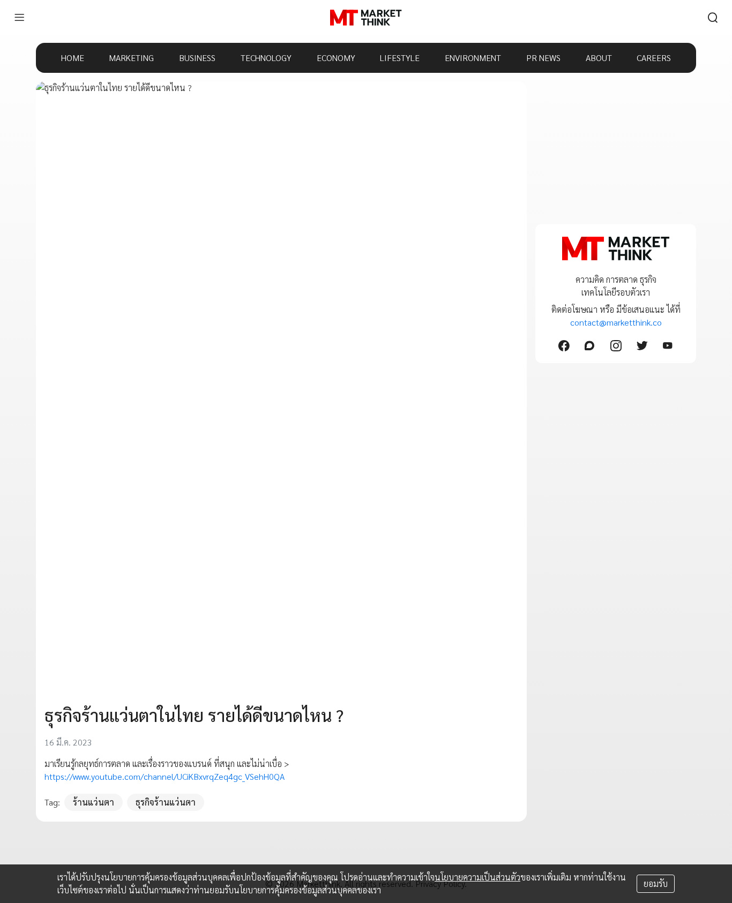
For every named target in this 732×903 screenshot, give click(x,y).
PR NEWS (543, 57)
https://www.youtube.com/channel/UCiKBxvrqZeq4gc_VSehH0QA (164, 776)
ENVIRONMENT (473, 57)
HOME (72, 57)
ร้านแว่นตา (93, 802)
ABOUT (599, 57)
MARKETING (131, 57)
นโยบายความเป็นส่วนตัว (477, 877)
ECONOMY (336, 57)
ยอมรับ (656, 883)
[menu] (19, 17)
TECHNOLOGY (266, 57)
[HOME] (365, 17)
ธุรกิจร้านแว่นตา (166, 802)
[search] (712, 17)
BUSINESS (197, 57)
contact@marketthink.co (616, 322)
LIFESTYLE (400, 57)
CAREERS (654, 57)
